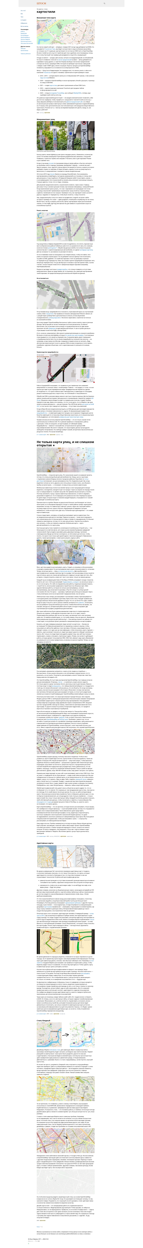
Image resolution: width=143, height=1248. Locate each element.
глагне (60, 682)
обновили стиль (55, 1050)
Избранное (24, 23)
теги (62, 434)
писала (52, 174)
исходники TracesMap (57, 93)
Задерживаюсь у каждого (71, 582)
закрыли (61, 717)
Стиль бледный (43, 1020)
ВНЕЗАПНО (57, 836)
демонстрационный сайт (75, 102)
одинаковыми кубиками (73, 903)
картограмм (48, 907)
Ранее (38, 1226)
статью (92, 919)
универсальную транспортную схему (71, 417)
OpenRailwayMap (52, 719)
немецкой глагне (80, 779)
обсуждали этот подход (44, 802)
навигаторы (70, 836)
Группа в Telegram (25, 39)
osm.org (42, 112)
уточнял (51, 163)
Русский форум (25, 35)
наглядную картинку (86, 250)
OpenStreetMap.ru (25, 37)
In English (23, 20)
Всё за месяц (24, 26)
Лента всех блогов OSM (27, 43)
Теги (22, 17)
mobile (51, 1013)
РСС (47, 1239)
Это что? (23, 10)
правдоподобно (62, 269)
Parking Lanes (63, 719)
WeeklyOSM (24, 33)
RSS (22, 13)
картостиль (53, 85)
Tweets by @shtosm (26, 53)
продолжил (50, 314)
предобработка (42, 413)
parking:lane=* (52, 248)
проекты (58, 434)
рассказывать (85, 973)
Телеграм (23, 48)
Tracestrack (47, 72)
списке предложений (65, 60)
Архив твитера (24, 50)
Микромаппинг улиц (46, 119)
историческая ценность (66, 571)
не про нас (62, 1013)
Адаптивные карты (45, 843)
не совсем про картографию (74, 335)
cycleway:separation (54, 318)
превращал (52, 328)
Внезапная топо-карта (46, 18)
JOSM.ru (23, 31)
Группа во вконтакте (26, 41)
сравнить (81, 602)
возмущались (56, 686)
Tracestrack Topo (50, 49)
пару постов (44, 78)
